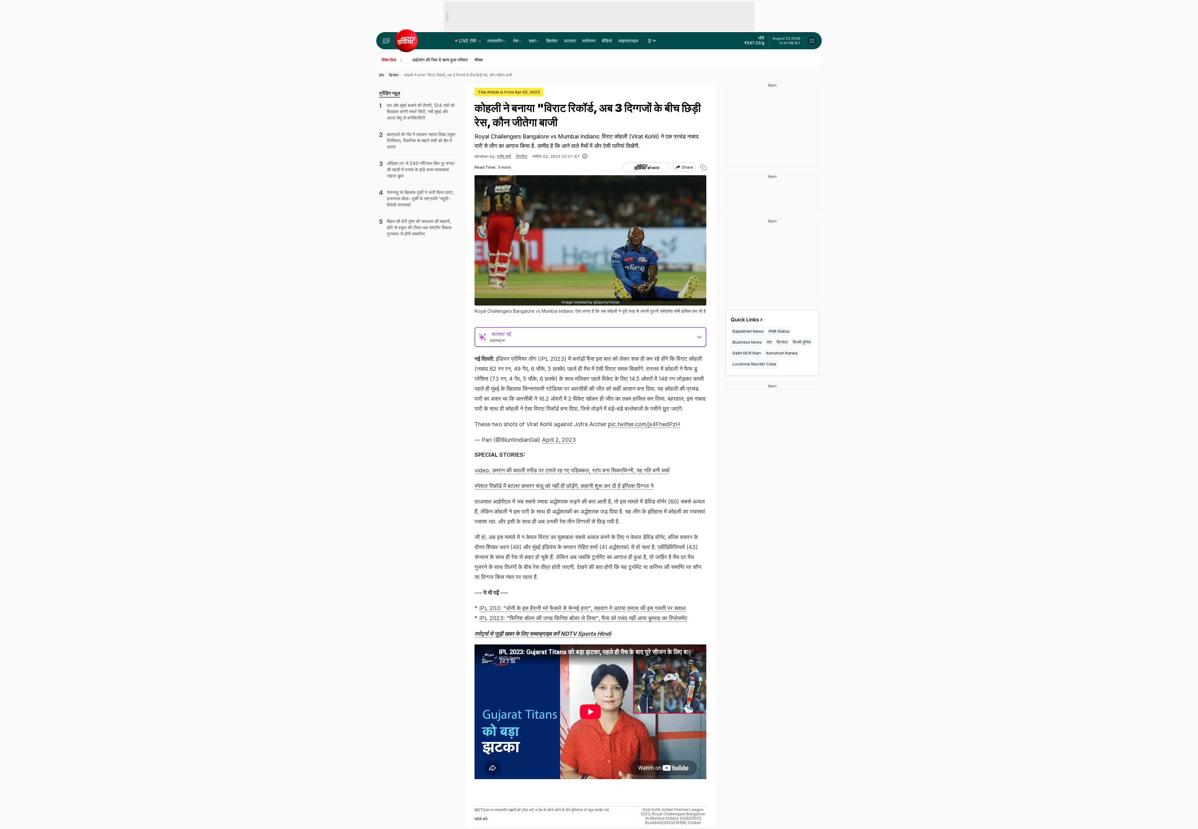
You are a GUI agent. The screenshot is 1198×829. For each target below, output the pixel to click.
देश (515, 40)
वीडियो (607, 40)
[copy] (703, 167)
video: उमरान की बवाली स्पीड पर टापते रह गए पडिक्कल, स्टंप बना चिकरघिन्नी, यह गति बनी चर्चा (572, 470)
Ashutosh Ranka (781, 352)
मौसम (479, 59)
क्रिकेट (552, 40)
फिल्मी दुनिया (802, 342)
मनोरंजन (589, 40)
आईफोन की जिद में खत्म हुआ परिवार (440, 59)
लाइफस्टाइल (628, 40)
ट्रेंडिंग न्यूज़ (389, 93)
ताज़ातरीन (495, 40)
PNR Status (779, 331)
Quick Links (745, 319)
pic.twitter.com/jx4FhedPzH (644, 424)
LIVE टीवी (468, 40)
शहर (532, 40)
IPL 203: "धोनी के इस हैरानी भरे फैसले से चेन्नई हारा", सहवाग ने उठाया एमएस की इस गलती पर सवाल (582, 608)
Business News (747, 342)
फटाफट (570, 40)
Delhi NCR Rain (747, 352)
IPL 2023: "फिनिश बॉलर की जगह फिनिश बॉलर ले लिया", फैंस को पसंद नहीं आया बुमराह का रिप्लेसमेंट (583, 618)
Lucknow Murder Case (755, 363)
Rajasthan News (748, 331)
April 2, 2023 (559, 439)
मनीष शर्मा (504, 156)
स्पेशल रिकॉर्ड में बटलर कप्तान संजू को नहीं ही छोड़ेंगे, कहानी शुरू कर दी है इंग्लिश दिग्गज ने (564, 486)
